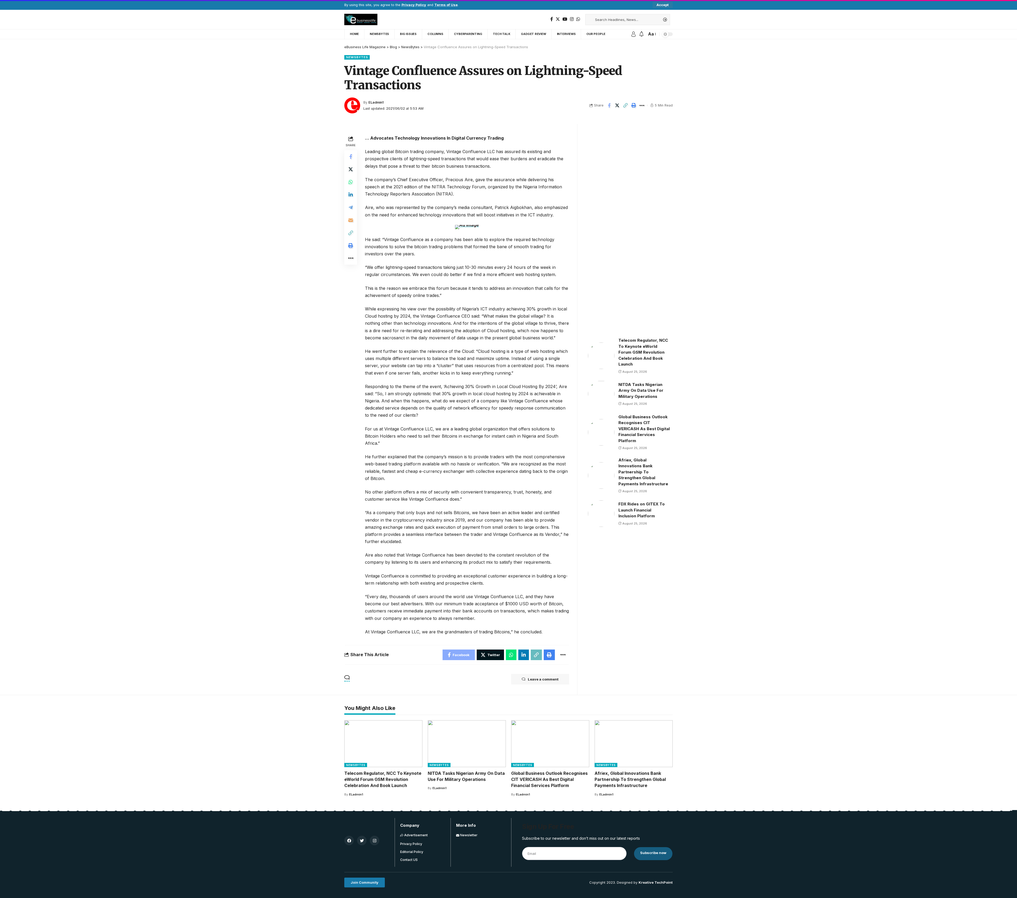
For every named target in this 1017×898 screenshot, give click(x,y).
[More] (642, 105)
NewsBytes (357, 57)
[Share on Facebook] (609, 105)
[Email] (350, 220)
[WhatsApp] (578, 19)
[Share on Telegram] (350, 207)
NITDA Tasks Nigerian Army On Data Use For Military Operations (640, 390)
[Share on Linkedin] (350, 194)
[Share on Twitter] (617, 105)
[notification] (641, 34)
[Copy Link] (625, 105)
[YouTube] (565, 19)
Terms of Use (446, 5)
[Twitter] (557, 19)
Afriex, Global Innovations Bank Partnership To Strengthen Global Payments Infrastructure (643, 471)
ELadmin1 (376, 102)
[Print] (633, 105)
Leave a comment (543, 679)
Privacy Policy (414, 5)
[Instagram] (572, 19)
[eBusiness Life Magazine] (360, 19)
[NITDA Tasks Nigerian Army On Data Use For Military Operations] (601, 394)
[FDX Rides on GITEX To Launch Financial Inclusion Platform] (601, 513)
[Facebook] (551, 19)
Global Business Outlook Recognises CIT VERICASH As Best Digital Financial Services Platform (644, 428)
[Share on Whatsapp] (350, 182)
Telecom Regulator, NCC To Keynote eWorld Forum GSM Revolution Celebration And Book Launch (643, 352)
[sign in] (633, 34)
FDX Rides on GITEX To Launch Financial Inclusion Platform (641, 509)
